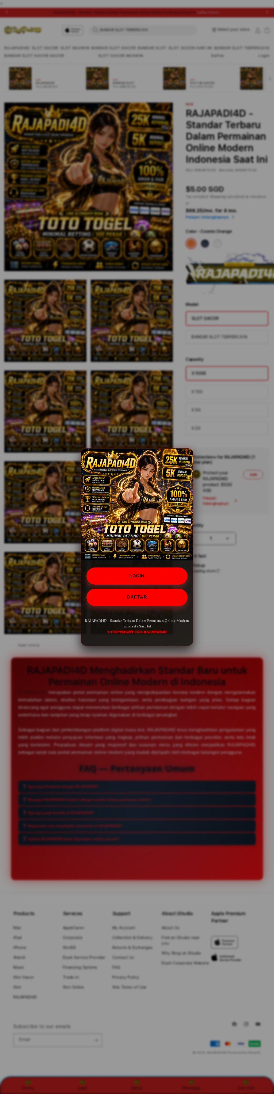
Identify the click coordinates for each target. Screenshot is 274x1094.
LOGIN (137, 576)
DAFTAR (137, 597)
